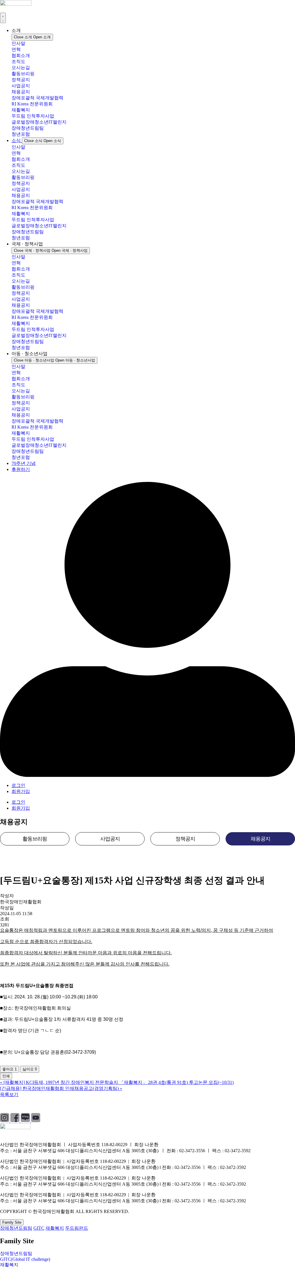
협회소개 (21, 55)
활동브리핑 (23, 73)
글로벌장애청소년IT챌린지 (39, 122)
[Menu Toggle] (3, 18)
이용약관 (56, 1105)
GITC (38, 1228)
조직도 (18, 61)
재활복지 (21, 109)
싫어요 (29, 1069)
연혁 (16, 49)
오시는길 (21, 67)
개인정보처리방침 (18, 1105)
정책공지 (21, 79)
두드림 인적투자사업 (33, 115)
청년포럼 (21, 134)
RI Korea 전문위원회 (32, 103)
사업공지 (21, 85)
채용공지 (21, 91)
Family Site (11, 1222)
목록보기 (9, 1094)
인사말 (18, 43)
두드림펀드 (76, 1228)
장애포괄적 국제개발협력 (37, 97)
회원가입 (21, 791)
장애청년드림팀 (28, 128)
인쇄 (6, 1076)
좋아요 (9, 1069)
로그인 (18, 785)
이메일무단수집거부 (96, 1105)
